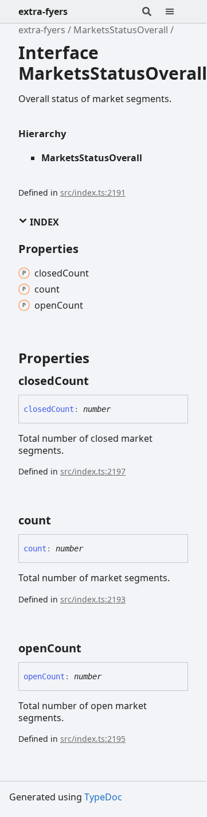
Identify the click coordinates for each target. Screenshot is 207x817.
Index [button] (43, 222)
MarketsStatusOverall (120, 30)
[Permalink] (99, 381)
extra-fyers (43, 11)
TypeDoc (103, 797)
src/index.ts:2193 (93, 599)
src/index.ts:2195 (93, 738)
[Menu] (176, 11)
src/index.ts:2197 (93, 471)
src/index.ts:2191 (93, 192)
